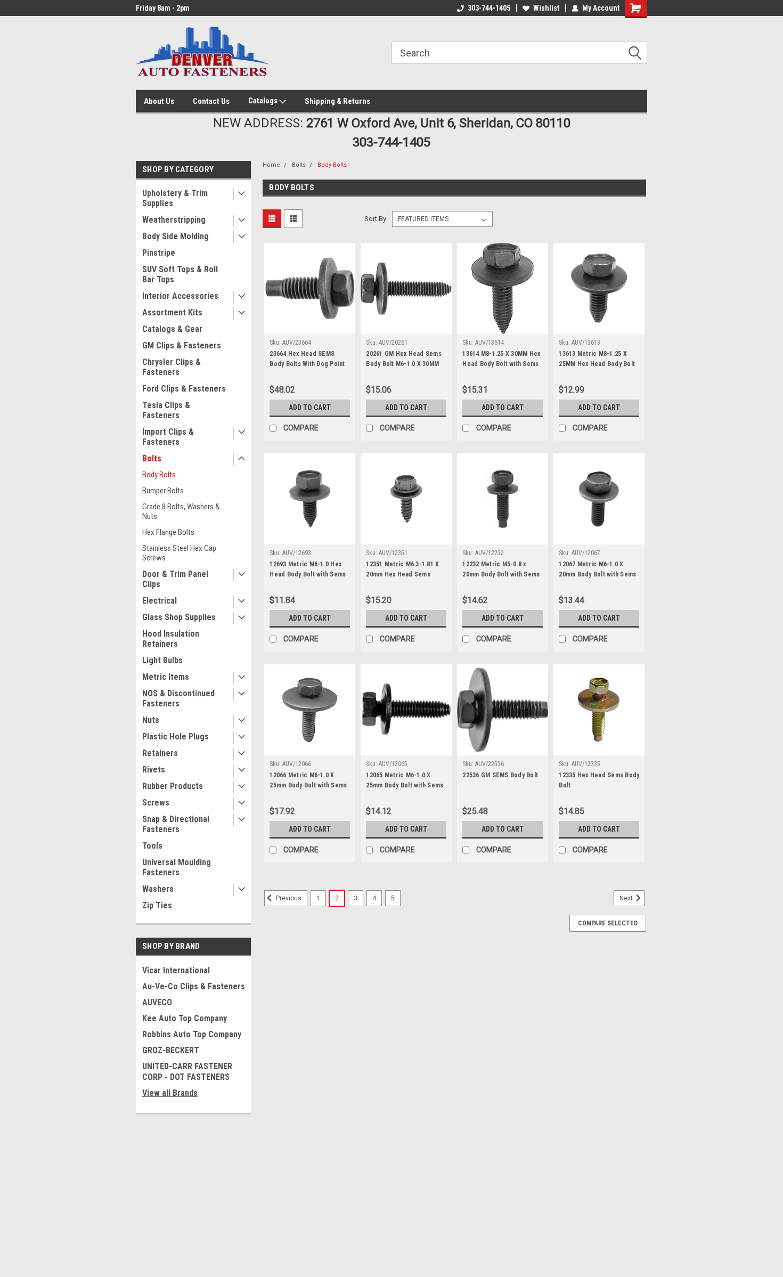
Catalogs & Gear (172, 329)
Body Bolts (159, 474)
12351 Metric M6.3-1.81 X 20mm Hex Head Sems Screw (402, 574)
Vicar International (176, 970)
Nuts (150, 720)
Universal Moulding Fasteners (176, 867)
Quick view (310, 326)
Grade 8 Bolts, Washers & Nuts (181, 511)
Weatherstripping (174, 220)
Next (626, 898)
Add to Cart (310, 407)
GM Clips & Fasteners (181, 345)
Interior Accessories (180, 296)
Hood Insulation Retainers (170, 639)
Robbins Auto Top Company (191, 1034)
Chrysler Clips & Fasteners (171, 367)
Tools (152, 846)
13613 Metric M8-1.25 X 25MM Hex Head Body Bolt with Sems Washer (597, 364)
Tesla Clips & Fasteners (166, 410)
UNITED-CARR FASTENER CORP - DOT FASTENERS (187, 1071)
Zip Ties (157, 905)
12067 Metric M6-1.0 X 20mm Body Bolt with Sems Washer (597, 574)
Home (271, 164)
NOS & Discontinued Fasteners (178, 698)
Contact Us (211, 101)
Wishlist (546, 8)
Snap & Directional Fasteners (175, 824)
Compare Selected (608, 923)
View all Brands (170, 1093)
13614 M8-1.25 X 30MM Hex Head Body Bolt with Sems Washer (501, 364)
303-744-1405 (489, 8)
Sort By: (376, 219)
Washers (158, 889)
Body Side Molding (175, 236)
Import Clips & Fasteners (168, 437)
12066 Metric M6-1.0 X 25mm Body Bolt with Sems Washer (308, 785)
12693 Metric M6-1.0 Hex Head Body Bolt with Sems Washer (308, 574)
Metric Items (165, 677)
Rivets (153, 769)
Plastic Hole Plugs (175, 736)
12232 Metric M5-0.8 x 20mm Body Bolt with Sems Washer (501, 574)
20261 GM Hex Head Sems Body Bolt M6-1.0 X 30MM (404, 359)
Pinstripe (158, 253)
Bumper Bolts (163, 490)
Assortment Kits (172, 312)
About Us (159, 101)
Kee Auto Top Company (184, 1018)
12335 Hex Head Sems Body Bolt (599, 780)
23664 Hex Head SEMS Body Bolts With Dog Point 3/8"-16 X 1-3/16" (307, 364)
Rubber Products (172, 786)
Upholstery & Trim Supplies (175, 198)
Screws (155, 803)
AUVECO (157, 1002)
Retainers (160, 753)
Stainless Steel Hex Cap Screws (179, 553)
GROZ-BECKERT (170, 1050)
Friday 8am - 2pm (163, 8)
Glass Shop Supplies (179, 617)
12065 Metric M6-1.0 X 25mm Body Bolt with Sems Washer (404, 785)
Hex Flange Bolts (168, 532)
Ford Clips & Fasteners (184, 389)
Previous (287, 898)
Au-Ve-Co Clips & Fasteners (193, 986)
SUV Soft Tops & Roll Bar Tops (180, 274)
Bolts (151, 458)
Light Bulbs (162, 660)
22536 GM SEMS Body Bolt (500, 775)
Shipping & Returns (337, 101)
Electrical (159, 601)
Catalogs (263, 100)
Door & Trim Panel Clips (175, 579)
